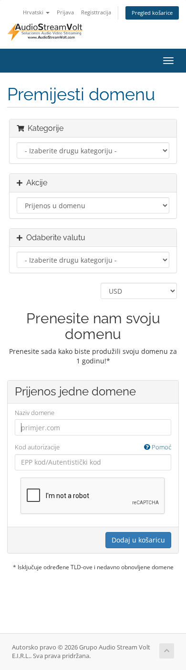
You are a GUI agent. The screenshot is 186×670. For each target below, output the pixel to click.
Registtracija (96, 12)
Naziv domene (34, 412)
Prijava (65, 12)
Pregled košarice (152, 12)
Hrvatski (34, 12)
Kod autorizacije (93, 447)
